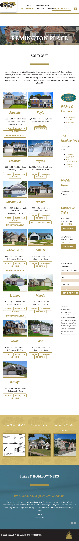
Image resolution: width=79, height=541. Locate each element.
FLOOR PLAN (20, 129)
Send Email (68, 228)
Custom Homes (39, 425)
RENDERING (15, 131)
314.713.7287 (66, 242)
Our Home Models (15, 425)
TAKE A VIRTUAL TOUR (16, 136)
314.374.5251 (66, 224)
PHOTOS (8, 129)
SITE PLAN (71, 122)
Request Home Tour (61, 9)
